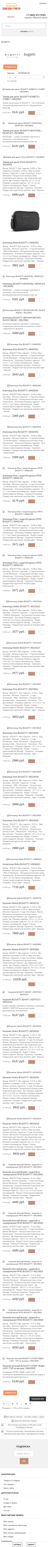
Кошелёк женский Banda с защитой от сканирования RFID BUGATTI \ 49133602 (23, 1318)
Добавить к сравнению (41, 113)
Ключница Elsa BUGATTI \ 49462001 (20, 349)
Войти (44, 3)
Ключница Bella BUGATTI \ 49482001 (21, 243)
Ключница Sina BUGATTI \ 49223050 (20, 820)
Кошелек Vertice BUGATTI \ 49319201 (21, 1077)
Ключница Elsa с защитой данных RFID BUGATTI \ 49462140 (22, 520)
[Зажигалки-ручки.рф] (11, 7)
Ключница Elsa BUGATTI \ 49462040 (20, 390)
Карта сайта (8, 1488)
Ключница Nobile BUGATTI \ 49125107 (21, 648)
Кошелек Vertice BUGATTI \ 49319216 (21, 1124)
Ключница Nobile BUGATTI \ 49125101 (21, 606)
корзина (17, 1544)
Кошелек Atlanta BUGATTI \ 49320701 (21, 903)
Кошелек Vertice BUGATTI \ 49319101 (21, 1031)
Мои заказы (8, 1521)
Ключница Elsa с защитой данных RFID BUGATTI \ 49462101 (22, 476)
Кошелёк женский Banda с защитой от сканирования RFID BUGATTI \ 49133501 (23, 1173)
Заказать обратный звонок (35, 17)
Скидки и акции (10, 1503)
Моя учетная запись (12, 1515)
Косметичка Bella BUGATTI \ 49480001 (21, 864)
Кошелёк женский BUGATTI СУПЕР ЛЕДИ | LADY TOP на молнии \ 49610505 (24, 1367)
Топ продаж (8, 1484)
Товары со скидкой (11, 1480)
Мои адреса (8, 1529)
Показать (10, 73)
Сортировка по (24, 73)
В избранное (37, 113)
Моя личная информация (14, 1533)
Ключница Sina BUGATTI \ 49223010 (20, 733)
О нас (6, 1499)
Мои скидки (8, 1537)
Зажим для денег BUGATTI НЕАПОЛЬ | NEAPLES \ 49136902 (22, 132)
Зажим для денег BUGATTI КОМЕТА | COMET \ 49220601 (21, 98)
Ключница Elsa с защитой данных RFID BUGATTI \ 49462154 (22, 564)
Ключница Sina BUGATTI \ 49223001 (20, 689)
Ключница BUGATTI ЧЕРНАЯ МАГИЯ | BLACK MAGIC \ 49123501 (22, 319)
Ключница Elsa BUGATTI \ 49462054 (20, 432)
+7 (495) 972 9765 (36, 15)
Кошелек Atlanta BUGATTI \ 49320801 (21, 949)
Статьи (6, 1510)
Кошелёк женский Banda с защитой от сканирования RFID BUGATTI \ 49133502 (23, 1221)
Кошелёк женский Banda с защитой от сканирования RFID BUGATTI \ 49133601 (23, 1270)
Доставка (7, 1506)
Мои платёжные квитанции (15, 1525)
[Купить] (31, 113)
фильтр (31, 1544)
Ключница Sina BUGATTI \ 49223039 (20, 777)
